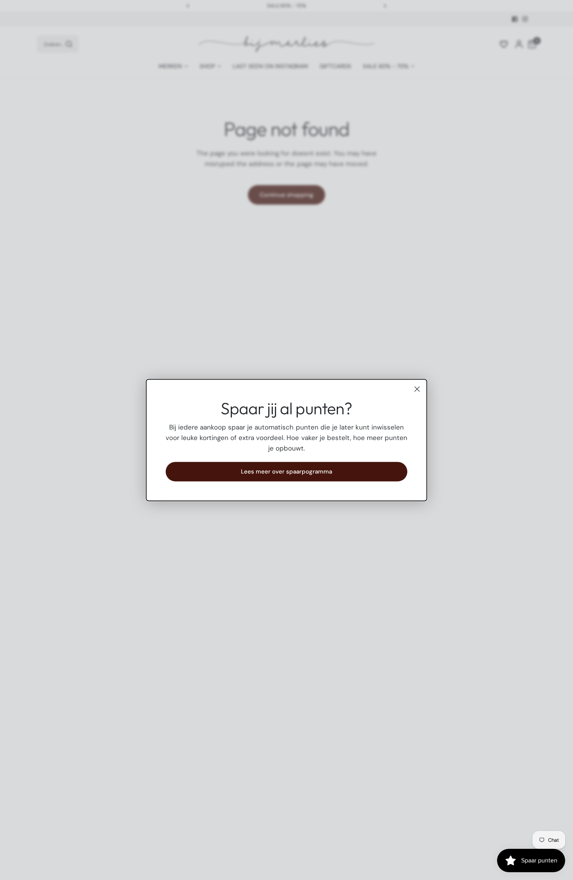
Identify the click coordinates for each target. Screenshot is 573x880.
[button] (286, 471)
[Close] (417, 389)
